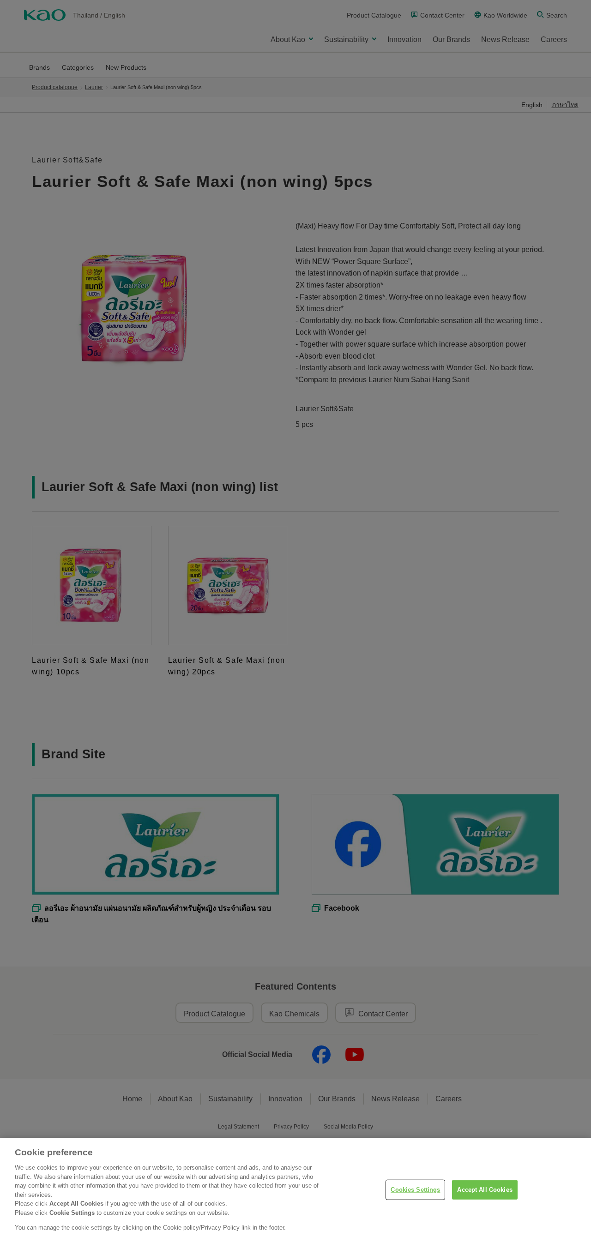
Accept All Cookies (484, 1189)
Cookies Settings (415, 1189)
